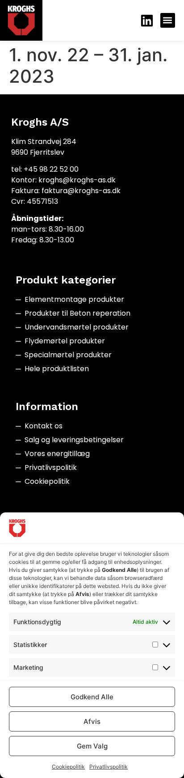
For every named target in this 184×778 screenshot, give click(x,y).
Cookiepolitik (68, 766)
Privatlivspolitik (108, 766)
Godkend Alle (92, 697)
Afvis (92, 721)
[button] (167, 20)
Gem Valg (92, 746)
